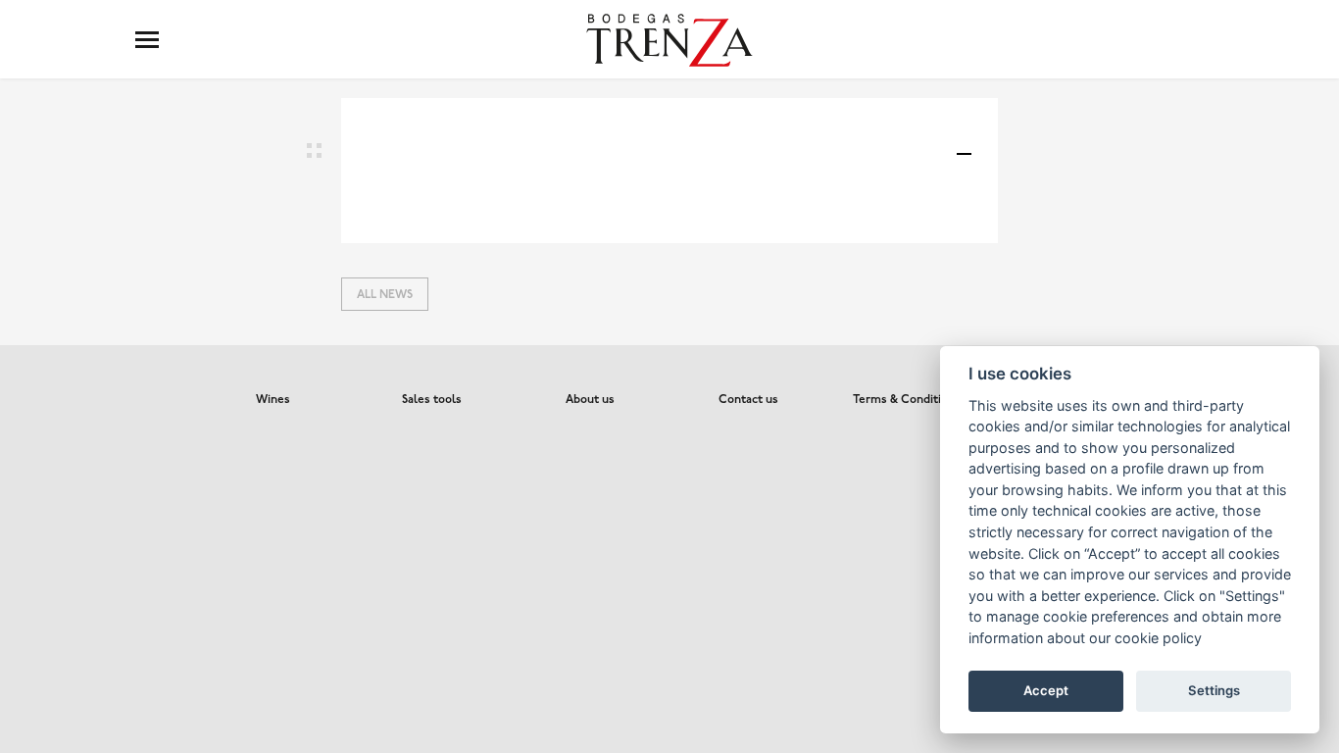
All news (385, 295)
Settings (1214, 690)
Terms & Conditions (907, 400)
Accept (1045, 690)
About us (590, 400)
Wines (273, 400)
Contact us (748, 400)
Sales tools (432, 400)
